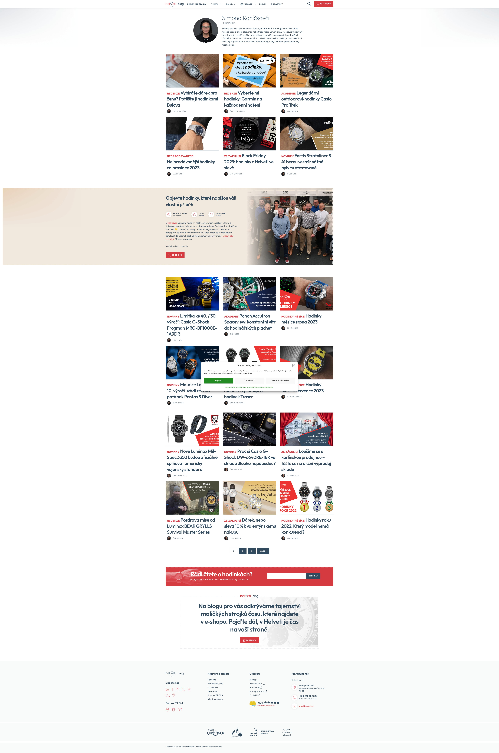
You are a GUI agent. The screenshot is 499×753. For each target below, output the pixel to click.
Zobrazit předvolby (280, 380)
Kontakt (253, 695)
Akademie (288, 93)
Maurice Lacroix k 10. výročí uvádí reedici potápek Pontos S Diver (190, 390)
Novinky (287, 156)
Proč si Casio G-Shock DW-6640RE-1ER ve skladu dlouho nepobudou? (250, 457)
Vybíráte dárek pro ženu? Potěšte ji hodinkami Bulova (192, 99)
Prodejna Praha (257, 691)
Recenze (173, 93)
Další (262, 551)
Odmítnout (249, 380)
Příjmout (218, 380)
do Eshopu (251, 640)
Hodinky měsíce (293, 316)
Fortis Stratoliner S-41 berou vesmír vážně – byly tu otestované (307, 161)
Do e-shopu (325, 4)
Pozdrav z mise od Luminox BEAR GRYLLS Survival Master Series (191, 526)
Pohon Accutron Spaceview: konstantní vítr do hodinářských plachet (249, 322)
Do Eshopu (177, 255)
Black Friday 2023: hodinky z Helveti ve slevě (249, 161)
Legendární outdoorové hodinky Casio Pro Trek (306, 99)
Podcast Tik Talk (215, 695)
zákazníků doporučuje (265, 706)
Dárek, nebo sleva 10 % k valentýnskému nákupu (250, 526)
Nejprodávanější (180, 156)
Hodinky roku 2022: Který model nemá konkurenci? (306, 526)
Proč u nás (255, 687)
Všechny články (215, 699)
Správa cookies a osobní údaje (235, 387)
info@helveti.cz (306, 706)
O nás (252, 679)
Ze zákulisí (232, 156)
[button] (294, 365)
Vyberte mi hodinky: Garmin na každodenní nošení (243, 99)
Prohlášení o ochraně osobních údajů (260, 387)
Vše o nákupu (256, 683)
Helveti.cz (172, 223)
